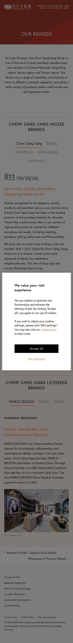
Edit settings (36, 358)
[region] (36, 321)
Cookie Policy (49, 329)
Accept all (36, 348)
